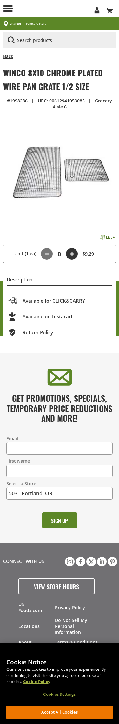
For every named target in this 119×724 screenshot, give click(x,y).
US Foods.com (30, 607)
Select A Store (36, 24)
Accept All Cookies (59, 712)
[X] (90, 561)
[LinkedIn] (101, 561)
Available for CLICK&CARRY (54, 300)
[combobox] (59, 40)
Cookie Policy (36, 681)
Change (15, 24)
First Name (18, 461)
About (25, 642)
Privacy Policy (70, 607)
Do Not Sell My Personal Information (71, 626)
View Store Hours (56, 586)
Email (12, 438)
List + (110, 237)
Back (8, 56)
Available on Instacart (48, 316)
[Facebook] (80, 561)
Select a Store (21, 483)
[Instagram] (69, 561)
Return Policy (38, 332)
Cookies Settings (59, 694)
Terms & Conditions (76, 642)
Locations (29, 626)
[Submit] (11, 40)
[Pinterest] (112, 561)
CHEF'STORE (53, 9)
